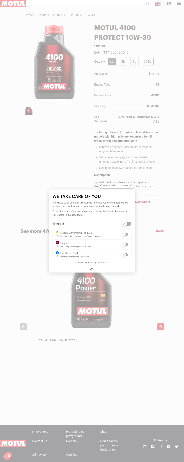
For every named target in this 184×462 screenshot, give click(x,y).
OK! (92, 268)
